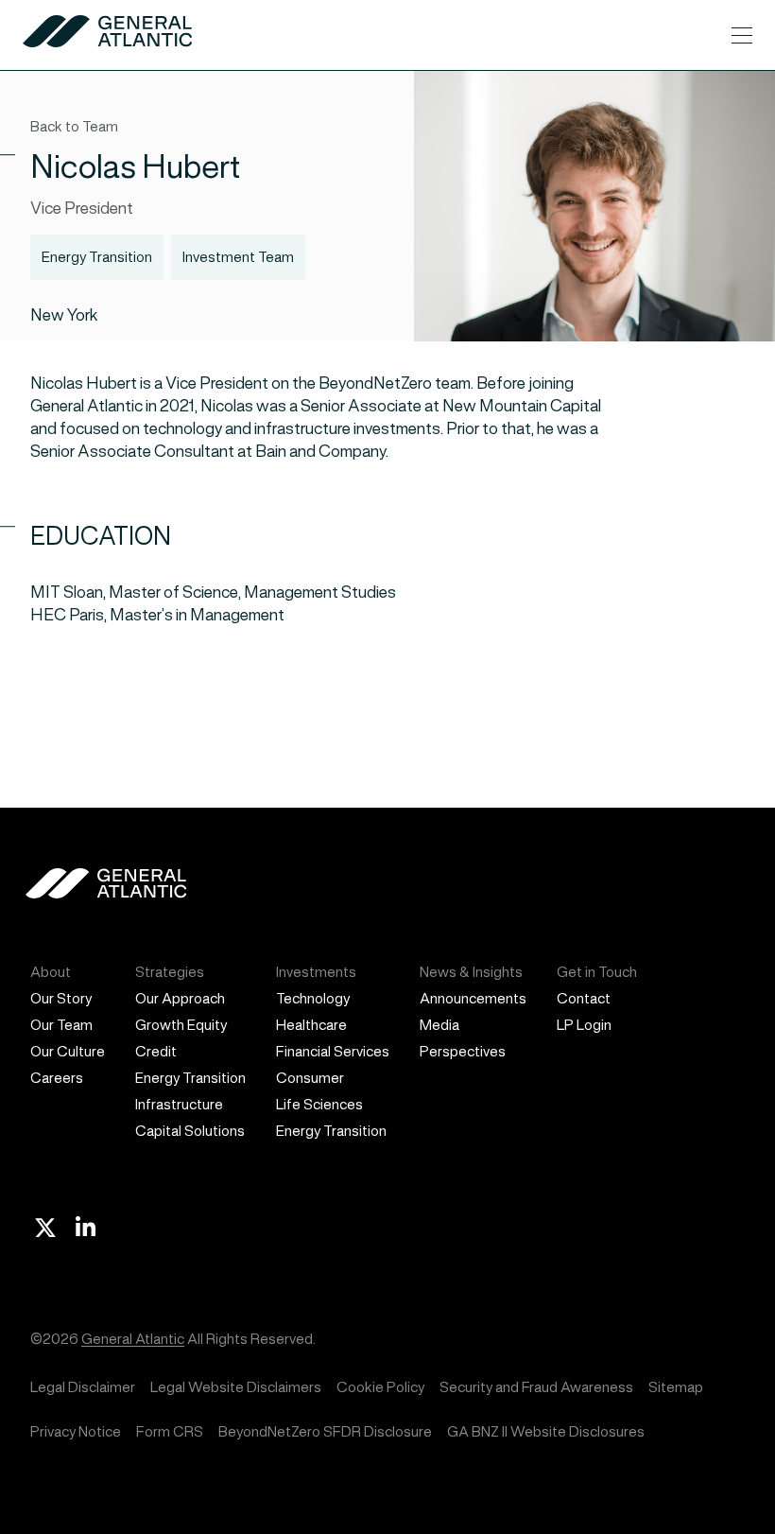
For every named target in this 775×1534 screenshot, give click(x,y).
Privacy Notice (75, 1431)
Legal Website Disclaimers (235, 1387)
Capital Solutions (190, 1131)
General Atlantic (132, 1339)
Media (439, 1025)
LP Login (584, 1025)
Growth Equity (181, 1025)
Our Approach (180, 998)
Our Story (61, 998)
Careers (56, 1078)
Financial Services (332, 1051)
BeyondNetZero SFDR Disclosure (325, 1431)
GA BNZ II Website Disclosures (546, 1431)
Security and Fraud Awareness (536, 1387)
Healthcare (311, 1025)
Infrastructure (179, 1104)
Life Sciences (319, 1104)
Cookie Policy (380, 1387)
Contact (584, 998)
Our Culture (67, 1051)
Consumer (310, 1078)
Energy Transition (190, 1078)
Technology (313, 998)
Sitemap (675, 1387)
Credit (156, 1051)
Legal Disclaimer (82, 1387)
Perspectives (463, 1051)
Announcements (473, 998)
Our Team (61, 1025)
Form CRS (169, 1431)
